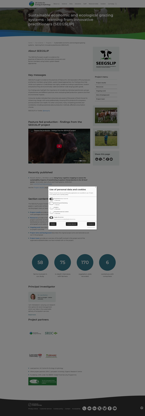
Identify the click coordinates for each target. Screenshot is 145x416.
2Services (57, 200)
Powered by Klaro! (91, 227)
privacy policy (64, 194)
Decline (53, 224)
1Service (56, 204)
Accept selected (71, 224)
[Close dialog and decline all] (95, 187)
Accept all (91, 224)
